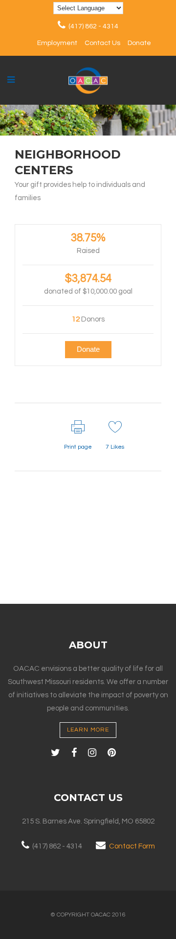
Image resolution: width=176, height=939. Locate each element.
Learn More (88, 730)
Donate (139, 43)
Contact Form (132, 846)
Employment (57, 43)
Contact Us (102, 43)
